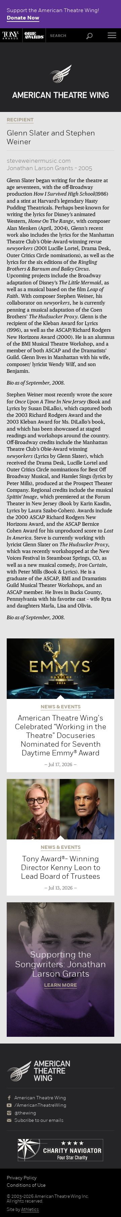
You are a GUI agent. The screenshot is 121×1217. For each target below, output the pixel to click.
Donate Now (23, 17)
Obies (33, 35)
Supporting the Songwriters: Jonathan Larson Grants (60, 969)
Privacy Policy (22, 1178)
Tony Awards (11, 35)
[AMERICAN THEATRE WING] (60, 81)
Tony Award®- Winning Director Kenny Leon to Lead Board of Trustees (60, 867)
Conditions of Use (26, 1185)
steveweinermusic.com (39, 160)
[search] (89, 36)
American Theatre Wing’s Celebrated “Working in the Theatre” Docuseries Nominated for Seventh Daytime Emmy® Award (60, 735)
